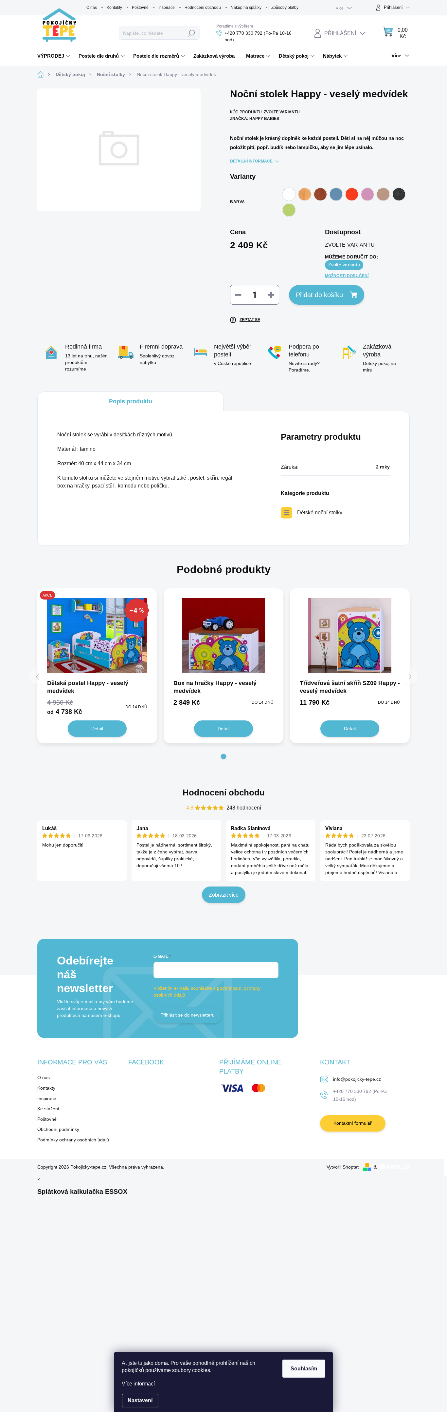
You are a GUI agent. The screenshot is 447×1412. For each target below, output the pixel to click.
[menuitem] (54, 56)
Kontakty (114, 7)
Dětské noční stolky (319, 512)
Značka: (254, 118)
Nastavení (140, 1400)
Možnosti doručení (347, 276)
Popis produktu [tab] (130, 401)
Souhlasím (304, 1368)
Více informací (138, 1383)
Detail (97, 728)
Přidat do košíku (319, 294)
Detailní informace (251, 161)
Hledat (191, 33)
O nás (91, 7)
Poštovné (140, 7)
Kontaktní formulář (352, 1123)
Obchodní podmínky (58, 1129)
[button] (223, 756)
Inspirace (166, 7)
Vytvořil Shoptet (343, 1167)
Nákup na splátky (246, 7)
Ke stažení (48, 1108)
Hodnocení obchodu (203, 7)
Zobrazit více (224, 895)
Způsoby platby (284, 7)
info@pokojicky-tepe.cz (357, 1079)
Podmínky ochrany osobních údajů (73, 1139)
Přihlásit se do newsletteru (187, 1015)
